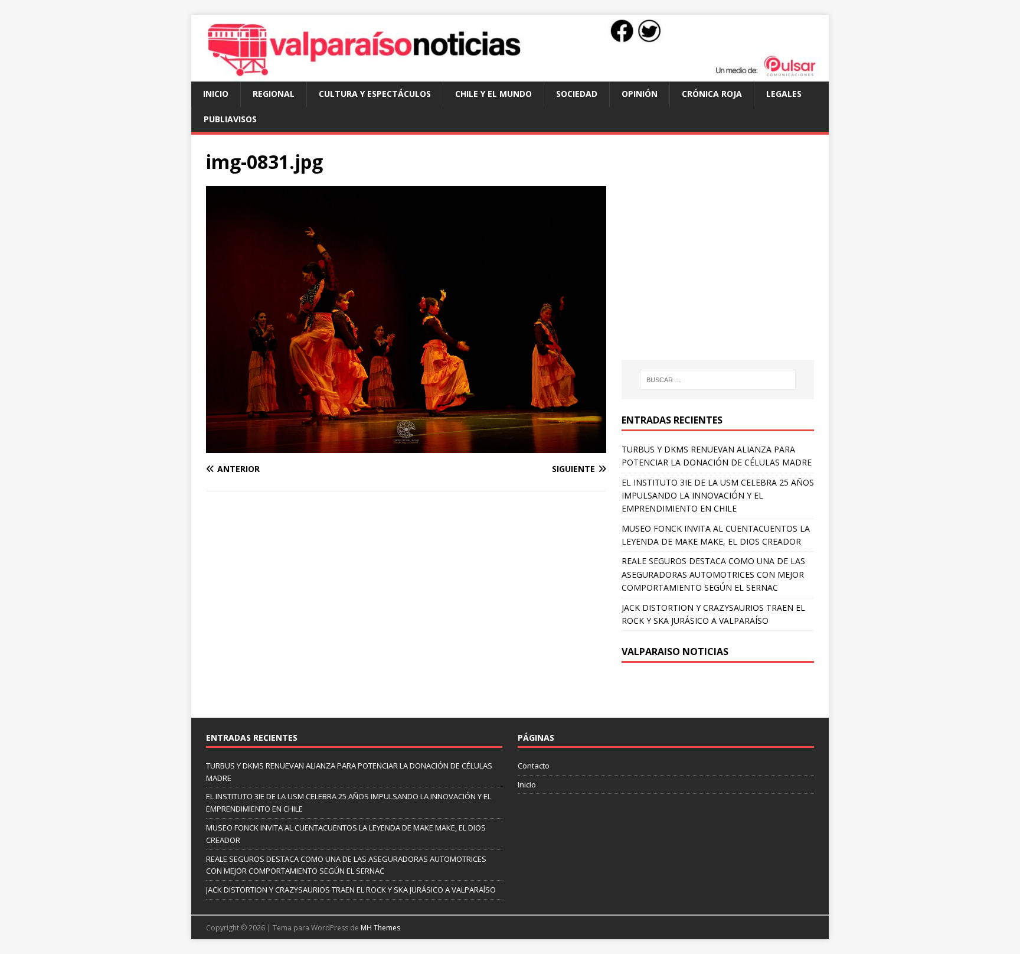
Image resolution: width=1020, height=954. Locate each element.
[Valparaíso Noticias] (510, 74)
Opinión (640, 93)
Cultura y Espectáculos (375, 93)
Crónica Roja (712, 93)
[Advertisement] (721, 258)
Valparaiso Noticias (675, 651)
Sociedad (576, 93)
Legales (784, 93)
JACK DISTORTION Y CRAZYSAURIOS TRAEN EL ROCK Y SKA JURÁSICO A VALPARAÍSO (351, 889)
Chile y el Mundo (493, 93)
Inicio (215, 93)
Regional (274, 93)
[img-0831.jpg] (406, 446)
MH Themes (380, 928)
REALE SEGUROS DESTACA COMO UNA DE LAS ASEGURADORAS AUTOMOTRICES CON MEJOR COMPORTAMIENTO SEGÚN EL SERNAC (713, 574)
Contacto (534, 765)
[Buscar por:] (718, 380)
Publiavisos (230, 119)
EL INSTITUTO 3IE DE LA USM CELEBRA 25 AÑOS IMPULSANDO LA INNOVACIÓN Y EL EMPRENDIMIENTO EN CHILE (718, 496)
